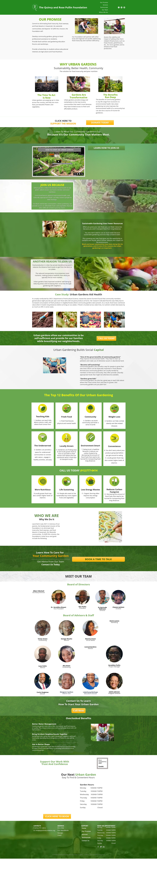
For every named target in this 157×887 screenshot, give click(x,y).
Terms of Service (94, 854)
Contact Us (86, 854)
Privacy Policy (101, 854)
